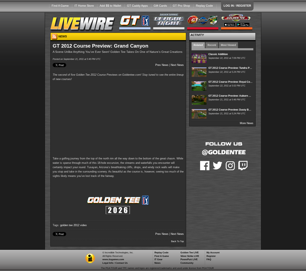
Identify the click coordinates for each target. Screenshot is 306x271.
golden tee (66, 225)
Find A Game (60, 5)
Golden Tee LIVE (189, 252)
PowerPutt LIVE (189, 259)
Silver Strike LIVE (189, 256)
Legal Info (107, 263)
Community (186, 263)
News (157, 263)
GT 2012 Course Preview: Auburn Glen (231, 95)
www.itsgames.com (113, 259)
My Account (213, 252)
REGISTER (243, 5)
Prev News (161, 65)
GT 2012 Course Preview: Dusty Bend (230, 109)
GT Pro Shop (181, 5)
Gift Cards (160, 5)
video (83, 225)
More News (246, 123)
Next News (177, 65)
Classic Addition (218, 54)
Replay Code (204, 5)
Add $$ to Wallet (110, 5)
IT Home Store (84, 5)
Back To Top (177, 241)
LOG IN (229, 5)
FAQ (208, 259)
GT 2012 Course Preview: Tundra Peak (231, 68)
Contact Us (121, 263)
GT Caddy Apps (137, 5)
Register (211, 256)
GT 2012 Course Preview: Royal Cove (230, 81)
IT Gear (158, 259)
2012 (76, 225)
